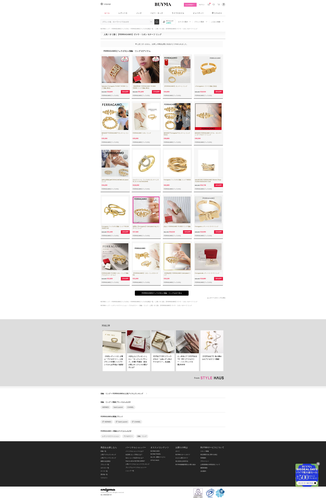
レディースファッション (110, 436)
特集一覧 (103, 451)
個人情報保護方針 (106, 494)
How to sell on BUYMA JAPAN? (135, 461)
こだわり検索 (215, 22)
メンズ (139, 13)
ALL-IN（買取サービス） (158, 457)
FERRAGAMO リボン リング (142, 133)
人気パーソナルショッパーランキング (137, 464)
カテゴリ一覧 (105, 468)
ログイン (202, 4)
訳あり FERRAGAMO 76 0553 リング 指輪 (177, 226)
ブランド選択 (199, 22)
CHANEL (130, 407)
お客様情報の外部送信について (210, 464)
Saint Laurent (118, 407)
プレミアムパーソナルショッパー (136, 467)
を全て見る (162, 293)
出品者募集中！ (190, 4)
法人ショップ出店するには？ (135, 458)
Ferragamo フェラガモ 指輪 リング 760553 (177, 179)
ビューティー (198, 13)
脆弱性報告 (203, 468)
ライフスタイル (178, 13)
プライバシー (204, 461)
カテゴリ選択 (183, 22)
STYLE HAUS (155, 460)
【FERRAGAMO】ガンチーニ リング (175, 86)
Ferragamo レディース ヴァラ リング (206, 226)
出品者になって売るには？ (134, 454)
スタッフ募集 (204, 451)
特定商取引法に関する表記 (208, 454)
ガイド (177, 451)
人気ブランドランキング (108, 458)
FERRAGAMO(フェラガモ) (110, 95)
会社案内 (203, 471)
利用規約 (203, 458)
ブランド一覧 (105, 464)
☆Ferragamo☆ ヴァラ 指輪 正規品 (206, 86)
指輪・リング (142, 436)
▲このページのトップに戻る (216, 298)
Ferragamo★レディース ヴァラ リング (207, 273)
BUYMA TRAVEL (156, 454)
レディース (123, 13)
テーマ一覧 (104, 471)
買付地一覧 (104, 474)
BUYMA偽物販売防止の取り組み (185, 464)
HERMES (105, 407)
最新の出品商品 (105, 461)
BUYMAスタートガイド (182, 454)
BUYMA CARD (155, 451)
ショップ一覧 (130, 470)
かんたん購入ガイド (181, 458)
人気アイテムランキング (108, 454)
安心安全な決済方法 (181, 461)
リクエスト (218, 13)
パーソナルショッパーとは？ (135, 451)
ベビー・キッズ (156, 13)
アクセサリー (128, 436)
